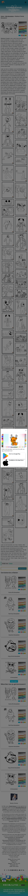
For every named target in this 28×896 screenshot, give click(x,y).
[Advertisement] (14, 356)
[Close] (25, 431)
